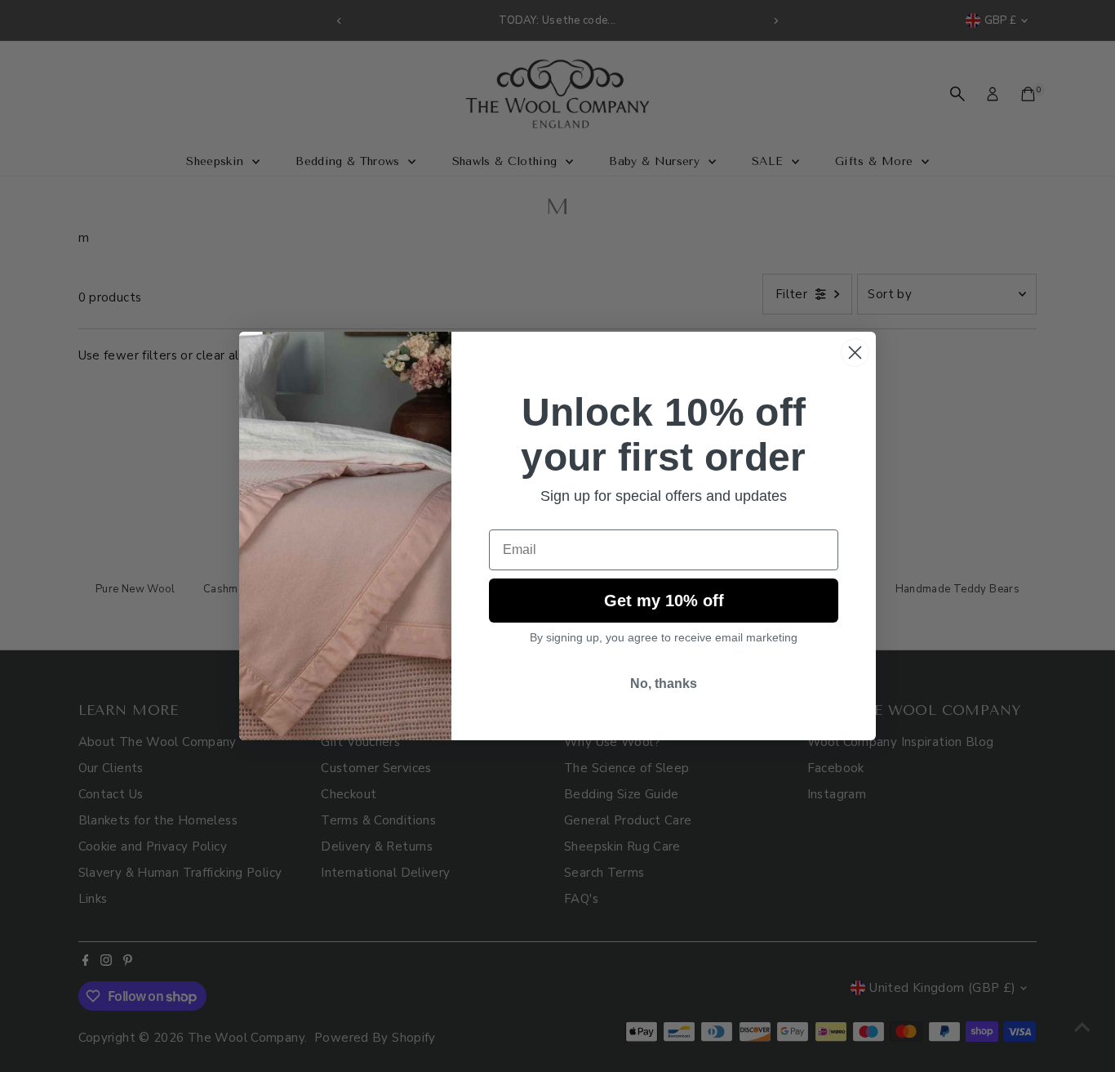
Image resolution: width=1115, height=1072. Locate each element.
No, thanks (663, 683)
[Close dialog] (855, 352)
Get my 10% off (664, 601)
